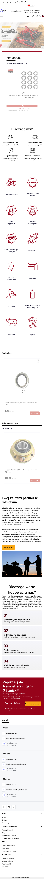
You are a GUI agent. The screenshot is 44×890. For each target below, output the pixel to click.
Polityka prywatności (9, 851)
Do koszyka (35, 413)
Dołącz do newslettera (32, 704)
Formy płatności (7, 830)
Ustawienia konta (7, 861)
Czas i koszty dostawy (9, 835)
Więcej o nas (8, 547)
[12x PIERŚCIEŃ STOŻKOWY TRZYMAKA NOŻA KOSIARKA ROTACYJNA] (29, 81)
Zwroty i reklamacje (8, 845)
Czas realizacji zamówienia (10, 838)
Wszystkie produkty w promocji (15, 63)
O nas (4, 817)
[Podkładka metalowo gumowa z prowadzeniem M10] (22, 380)
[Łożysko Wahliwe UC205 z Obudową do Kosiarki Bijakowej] (22, 451)
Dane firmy (5, 823)
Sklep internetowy (20, 877)
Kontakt (4, 820)
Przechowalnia (7, 864)
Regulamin (5, 848)
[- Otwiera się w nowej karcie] (4, 807)
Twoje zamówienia (8, 858)
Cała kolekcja (5, 428)
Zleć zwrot (5, 867)
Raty (3, 833)
